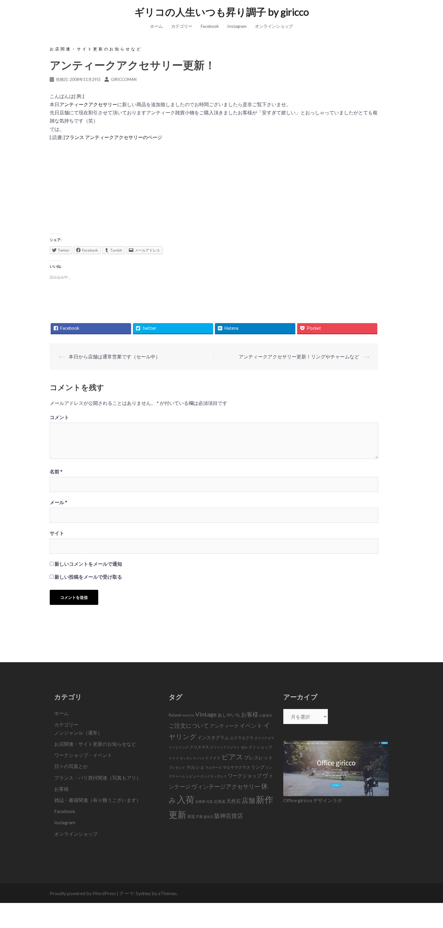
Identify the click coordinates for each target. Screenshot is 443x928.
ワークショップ (245, 776)
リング (258, 767)
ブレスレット (258, 758)
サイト (57, 533)
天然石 (233, 801)
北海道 (219, 801)
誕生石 (208, 816)
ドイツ (174, 758)
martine (188, 715)
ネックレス (188, 758)
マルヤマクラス (236, 767)
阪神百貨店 (228, 815)
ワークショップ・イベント (83, 755)
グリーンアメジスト (225, 747)
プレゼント (177, 767)
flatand (175, 715)
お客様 (61, 789)
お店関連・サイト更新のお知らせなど (96, 48)
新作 (264, 799)
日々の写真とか (71, 766)
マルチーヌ (213, 767)
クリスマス (199, 747)
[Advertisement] (214, 189)
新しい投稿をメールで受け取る (88, 577)
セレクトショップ (256, 747)
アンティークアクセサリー (88, 104)
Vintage (206, 714)
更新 (177, 814)
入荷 (185, 799)
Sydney (143, 893)
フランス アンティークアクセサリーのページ (113, 137)
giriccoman (124, 79)
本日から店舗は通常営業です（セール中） (114, 356)
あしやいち (229, 714)
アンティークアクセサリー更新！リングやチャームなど (299, 356)
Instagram (237, 26)
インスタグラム (213, 737)
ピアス (232, 756)
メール (58, 502)
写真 (209, 801)
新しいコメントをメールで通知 (88, 564)
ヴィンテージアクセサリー (225, 786)
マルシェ (195, 767)
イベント (251, 725)
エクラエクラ (241, 737)
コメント (59, 417)
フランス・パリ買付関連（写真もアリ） (97, 777)
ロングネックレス (213, 776)
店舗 (248, 800)
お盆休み (265, 715)
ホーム (156, 26)
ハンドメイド (209, 757)
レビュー (193, 776)
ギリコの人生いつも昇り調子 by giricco (221, 12)
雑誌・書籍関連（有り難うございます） (97, 800)
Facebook (210, 26)
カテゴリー (181, 26)
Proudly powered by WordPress (83, 893)
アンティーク (224, 726)
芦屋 (199, 816)
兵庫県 (200, 801)
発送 (191, 816)
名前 (56, 471)
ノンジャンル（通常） (78, 733)
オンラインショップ (274, 26)
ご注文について (189, 725)
